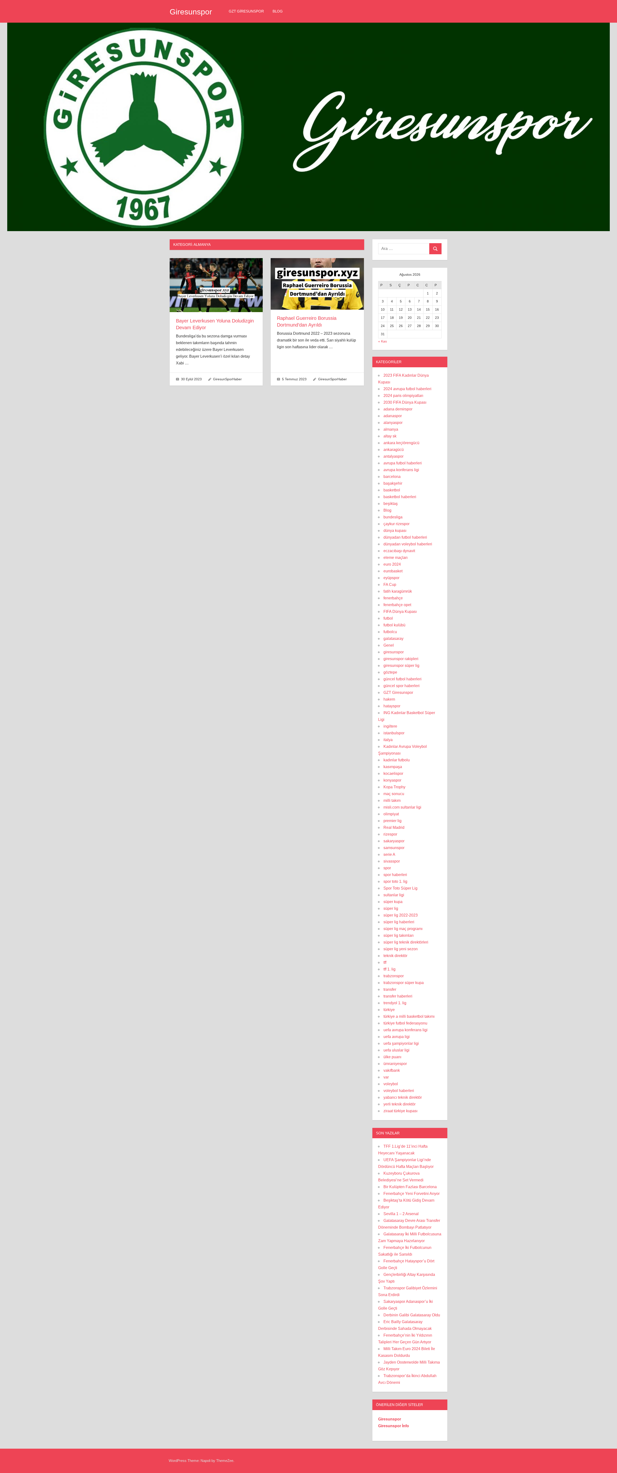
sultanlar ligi (393, 895)
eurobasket (392, 571)
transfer (389, 989)
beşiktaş (390, 504)
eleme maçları (395, 558)
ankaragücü (393, 450)
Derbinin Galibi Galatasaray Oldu (411, 1315)
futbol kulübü (394, 625)
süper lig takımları (398, 935)
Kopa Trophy (394, 787)
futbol (388, 618)
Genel (388, 645)
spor (387, 868)
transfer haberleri (397, 996)
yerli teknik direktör (399, 1104)
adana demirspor (397, 409)
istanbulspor (393, 733)
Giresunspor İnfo (393, 1426)
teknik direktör (395, 956)
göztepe (390, 672)
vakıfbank (391, 1070)
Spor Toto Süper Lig (400, 888)
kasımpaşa (392, 767)
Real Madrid (393, 827)
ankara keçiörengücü (401, 443)
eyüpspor (391, 578)
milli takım (392, 800)
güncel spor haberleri (401, 686)
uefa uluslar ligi (396, 1050)
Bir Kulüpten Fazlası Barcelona (410, 1187)
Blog (278, 11)
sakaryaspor (393, 841)
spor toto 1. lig (395, 881)
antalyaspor (393, 456)
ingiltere (390, 726)
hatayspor (391, 706)
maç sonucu (393, 794)
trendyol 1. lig (394, 1003)
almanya (390, 429)
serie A (389, 854)
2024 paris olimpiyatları (403, 396)
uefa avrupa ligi (396, 1037)
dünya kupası (394, 531)
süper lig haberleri (398, 922)
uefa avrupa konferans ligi (405, 1030)
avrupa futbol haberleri (402, 463)
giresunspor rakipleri (400, 659)
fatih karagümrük (397, 591)
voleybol (390, 1084)
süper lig (390, 908)
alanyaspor (392, 423)
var (386, 1077)
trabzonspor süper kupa (403, 983)
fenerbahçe (393, 598)
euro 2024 (392, 564)
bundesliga (392, 517)
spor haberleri (395, 875)
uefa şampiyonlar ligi (401, 1043)
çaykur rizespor (396, 524)
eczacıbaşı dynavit (399, 551)
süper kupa (392, 902)
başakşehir (392, 483)
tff (384, 962)
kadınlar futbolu (396, 760)
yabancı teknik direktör (402, 1097)
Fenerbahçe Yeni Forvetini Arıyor (411, 1194)
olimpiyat (391, 814)
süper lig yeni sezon (400, 949)
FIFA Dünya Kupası (400, 611)
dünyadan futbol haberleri (405, 537)
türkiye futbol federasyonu (405, 1023)
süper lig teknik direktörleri (405, 942)
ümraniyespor (395, 1064)
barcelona (392, 477)
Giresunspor (191, 11)
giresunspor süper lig (401, 665)
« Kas (382, 341)
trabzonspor (393, 976)
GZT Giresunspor (246, 11)
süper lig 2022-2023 (400, 915)
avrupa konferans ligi (401, 470)
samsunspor (393, 848)
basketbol (391, 490)
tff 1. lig (389, 969)
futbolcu (390, 632)
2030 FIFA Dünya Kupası (404, 402)
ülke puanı (392, 1057)
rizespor (390, 834)
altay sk (389, 436)
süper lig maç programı (403, 929)
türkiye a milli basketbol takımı (409, 1016)
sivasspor (391, 861)
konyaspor (392, 780)
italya (388, 740)
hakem (389, 699)
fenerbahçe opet (397, 605)
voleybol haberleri (398, 1091)
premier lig (392, 821)
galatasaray (393, 638)
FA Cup (389, 585)
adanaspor (392, 416)
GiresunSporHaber (227, 379)
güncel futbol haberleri (402, 679)
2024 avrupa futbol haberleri (407, 389)
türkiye (389, 1010)
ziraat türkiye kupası (400, 1111)
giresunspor (393, 652)
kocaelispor (393, 773)
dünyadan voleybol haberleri (407, 544)
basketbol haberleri (399, 497)
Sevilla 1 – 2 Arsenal (401, 1214)
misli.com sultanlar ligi (402, 807)
